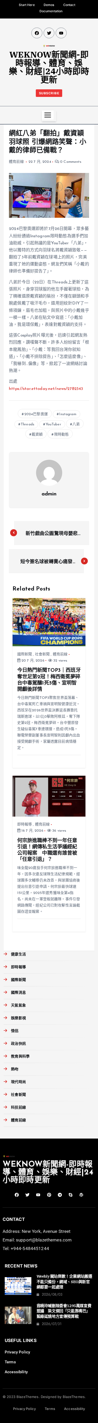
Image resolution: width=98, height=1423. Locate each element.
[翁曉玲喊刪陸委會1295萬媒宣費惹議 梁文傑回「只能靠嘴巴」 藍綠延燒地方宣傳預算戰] (18, 1315)
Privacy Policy (17, 1352)
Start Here (26, 5)
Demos (49, 5)
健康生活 (18, 954)
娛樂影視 (18, 1018)
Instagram (67, 414)
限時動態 (61, 435)
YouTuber (53, 424)
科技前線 (18, 1108)
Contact (69, 5)
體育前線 (16, 162)
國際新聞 (24, 654)
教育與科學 (20, 1057)
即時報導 (24, 825)
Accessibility (16, 1372)
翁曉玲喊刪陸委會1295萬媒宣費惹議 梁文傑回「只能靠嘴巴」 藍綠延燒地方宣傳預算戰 (64, 1311)
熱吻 (14, 1069)
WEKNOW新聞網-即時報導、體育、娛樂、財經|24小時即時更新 (49, 67)
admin (49, 494)
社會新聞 (42, 654)
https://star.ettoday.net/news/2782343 (46, 389)
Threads (27, 424)
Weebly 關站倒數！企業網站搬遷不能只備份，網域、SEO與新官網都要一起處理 (64, 1281)
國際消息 (18, 993)
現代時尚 (18, 1082)
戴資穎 (37, 435)
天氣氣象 (18, 1006)
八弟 (76, 424)
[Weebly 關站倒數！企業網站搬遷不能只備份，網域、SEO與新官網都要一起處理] (18, 1286)
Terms (10, 1362)
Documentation (51, 11)
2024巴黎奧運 (36, 414)
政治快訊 (18, 1044)
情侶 (14, 1031)
